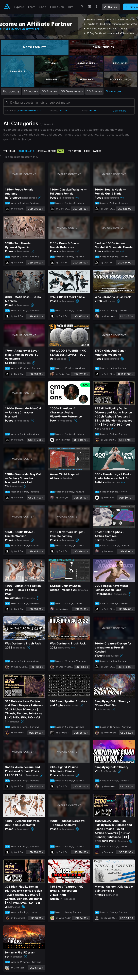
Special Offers (50, 151)
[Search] (82, 6)
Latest (97, 151)
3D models (31, 91)
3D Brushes (49, 91)
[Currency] (96, 6)
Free (87, 151)
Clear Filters (119, 110)
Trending (9, 151)
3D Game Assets (72, 91)
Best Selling (26, 151)
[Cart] (90, 6)
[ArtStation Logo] (7, 6)
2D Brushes (94, 91)
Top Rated (74, 151)
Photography (11, 91)
